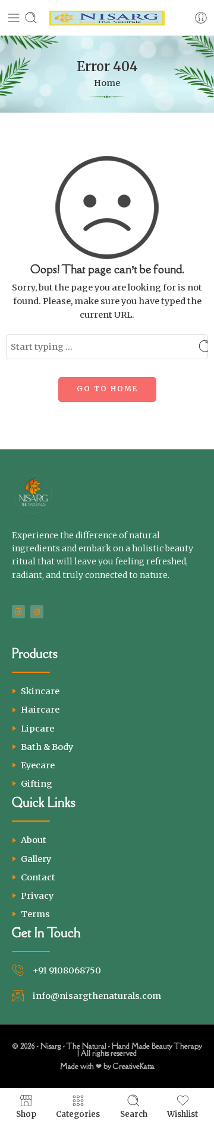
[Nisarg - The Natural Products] (107, 18)
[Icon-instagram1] (36, 611)
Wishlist (182, 1113)
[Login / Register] (201, 18)
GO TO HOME (107, 388)
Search (133, 1113)
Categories (78, 1113)
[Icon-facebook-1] (18, 611)
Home (107, 83)
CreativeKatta (134, 1066)
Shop (26, 1113)
